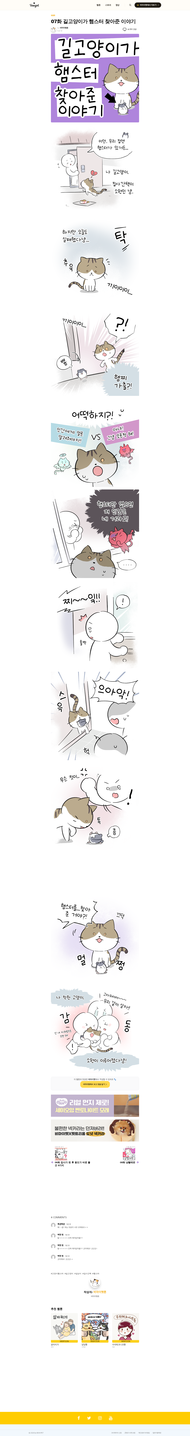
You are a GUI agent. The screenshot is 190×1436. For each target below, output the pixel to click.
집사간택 (87, 1273)
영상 (118, 5)
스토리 (108, 5)
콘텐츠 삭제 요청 (130, 1433)
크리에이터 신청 (116, 1433)
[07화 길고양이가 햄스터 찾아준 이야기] (95, 78)
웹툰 (99, 5)
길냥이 (78, 1273)
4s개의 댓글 (131, 29)
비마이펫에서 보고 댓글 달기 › (95, 1084)
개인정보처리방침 (144, 1433)
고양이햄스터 (57, 1273)
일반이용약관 (157, 1433)
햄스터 (96, 1273)
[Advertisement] (95, 872)
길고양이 (69, 1273)
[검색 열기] (130, 5)
